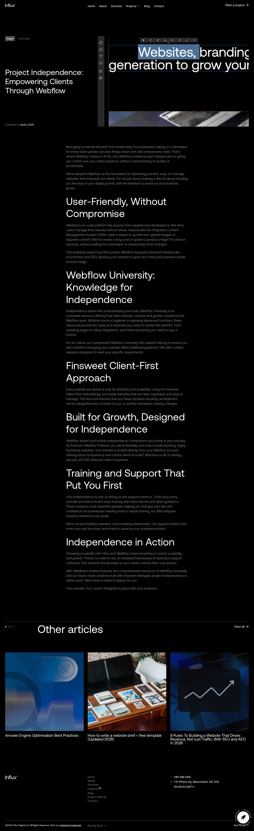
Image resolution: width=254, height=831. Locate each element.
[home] (44, 5)
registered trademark (70, 825)
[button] (97, 826)
